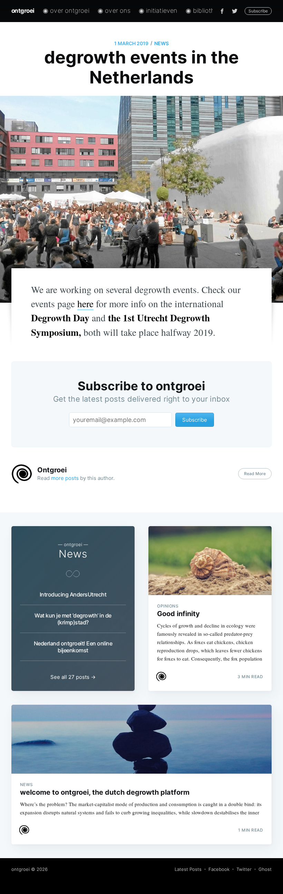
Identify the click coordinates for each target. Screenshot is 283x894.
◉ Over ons (114, 10)
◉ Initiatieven (158, 10)
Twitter (244, 869)
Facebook (219, 869)
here (85, 303)
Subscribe (258, 10)
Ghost (265, 869)
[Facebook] (222, 11)
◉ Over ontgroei (66, 10)
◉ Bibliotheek (205, 10)
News (161, 43)
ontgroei (23, 10)
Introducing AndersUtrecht (73, 594)
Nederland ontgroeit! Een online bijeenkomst (73, 647)
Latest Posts (188, 869)
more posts (65, 478)
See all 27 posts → (73, 677)
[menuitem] (66, 10)
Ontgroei (52, 470)
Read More (255, 473)
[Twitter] (236, 11)
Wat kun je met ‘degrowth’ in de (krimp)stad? (73, 619)
